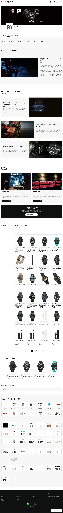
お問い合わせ (34, 496)
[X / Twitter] (31, 504)
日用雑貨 (26, 4)
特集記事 (18, 495)
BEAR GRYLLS (20, 41)
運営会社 (49, 495)
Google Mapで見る (7, 200)
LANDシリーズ (28, 41)
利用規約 (49, 497)
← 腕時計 (3, 38)
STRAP (41, 41)
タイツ (12, 460)
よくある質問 (34, 495)
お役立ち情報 (57, 4)
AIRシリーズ (35, 41)
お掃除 (20, 4)
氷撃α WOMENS (14, 457)
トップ (3, 35)
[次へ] (55, 370)
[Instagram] (35, 504)
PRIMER (47, 418)
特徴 (9, 35)
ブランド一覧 (39, 4)
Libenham (5, 389)
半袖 (17, 457)
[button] (61, 2)
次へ (44, 350)
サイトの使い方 (50, 4)
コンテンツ (19, 493)
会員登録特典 (34, 497)
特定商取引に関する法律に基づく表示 (54, 496)
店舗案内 (12, 35)
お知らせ (18, 499)
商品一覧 (16, 35)
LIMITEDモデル (12, 41)
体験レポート (19, 496)
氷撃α (12, 457)
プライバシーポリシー (51, 499)
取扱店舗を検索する (31, 214)
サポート (34, 493)
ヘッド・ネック (12, 461)
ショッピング (3, 493)
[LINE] (28, 504)
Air (10, 457)
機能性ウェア (4, 4)
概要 (6, 35)
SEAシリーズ (4, 41)
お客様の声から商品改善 (20, 497)
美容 (15, 4)
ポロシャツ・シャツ (14, 458)
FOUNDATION (50, 418)
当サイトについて (51, 493)
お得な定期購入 (32, 4)
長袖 (11, 458)
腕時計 (10, 4)
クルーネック (15, 461)
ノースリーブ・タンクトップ (14, 459)
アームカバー (14, 460)
